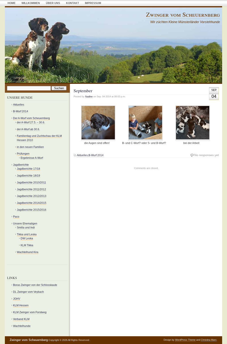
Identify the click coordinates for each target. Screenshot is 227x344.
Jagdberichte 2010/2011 (31, 182)
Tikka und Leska (27, 234)
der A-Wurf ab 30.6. (28, 129)
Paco (16, 216)
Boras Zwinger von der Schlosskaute (35, 285)
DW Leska (27, 238)
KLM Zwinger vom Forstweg (30, 312)
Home (12, 3)
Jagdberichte (21, 164)
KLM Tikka (27, 245)
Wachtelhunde (22, 326)
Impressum (93, 3)
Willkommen (31, 3)
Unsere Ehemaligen (25, 223)
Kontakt (72, 3)
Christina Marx (209, 339)
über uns (53, 3)
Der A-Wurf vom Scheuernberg (31, 118)
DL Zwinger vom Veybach (28, 291)
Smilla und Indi (26, 227)
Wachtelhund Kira (27, 252)
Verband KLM (21, 319)
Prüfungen (23, 153)
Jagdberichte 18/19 (28, 175)
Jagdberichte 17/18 (28, 168)
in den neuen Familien (30, 147)
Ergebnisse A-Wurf (32, 157)
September (83, 91)
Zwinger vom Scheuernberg (183, 14)
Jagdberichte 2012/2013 (31, 196)
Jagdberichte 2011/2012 (31, 189)
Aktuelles (82, 155)
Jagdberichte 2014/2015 (31, 202)
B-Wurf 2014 (96, 155)
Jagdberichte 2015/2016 (31, 209)
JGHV (16, 298)
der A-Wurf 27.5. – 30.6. (31, 122)
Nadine (89, 96)
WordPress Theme (185, 339)
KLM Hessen (21, 305)
